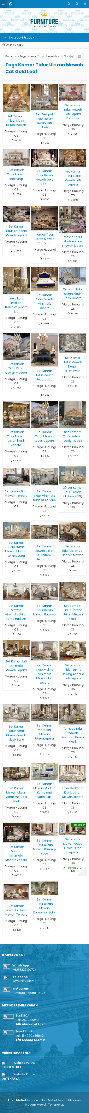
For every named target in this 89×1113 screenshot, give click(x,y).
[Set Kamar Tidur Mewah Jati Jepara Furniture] (72, 92)
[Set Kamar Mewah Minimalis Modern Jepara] (16, 832)
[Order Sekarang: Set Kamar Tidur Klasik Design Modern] (6, 356)
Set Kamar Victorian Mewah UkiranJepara (44, 732)
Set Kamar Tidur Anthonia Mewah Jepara (16, 230)
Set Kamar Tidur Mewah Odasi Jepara (44, 436)
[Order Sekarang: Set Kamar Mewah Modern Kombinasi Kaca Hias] (34, 775)
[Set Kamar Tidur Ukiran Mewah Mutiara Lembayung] (16, 530)
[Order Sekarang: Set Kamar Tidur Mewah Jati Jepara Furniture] (62, 97)
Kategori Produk (21, 37)
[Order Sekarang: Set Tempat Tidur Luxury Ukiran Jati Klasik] (34, 106)
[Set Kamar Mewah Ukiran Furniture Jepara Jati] (44, 532)
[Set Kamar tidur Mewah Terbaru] (16, 477)
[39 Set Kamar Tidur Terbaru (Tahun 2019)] (72, 475)
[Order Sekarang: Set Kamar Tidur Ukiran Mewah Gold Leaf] (34, 163)
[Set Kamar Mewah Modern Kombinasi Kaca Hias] (44, 771)
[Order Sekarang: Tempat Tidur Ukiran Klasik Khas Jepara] (62, 281)
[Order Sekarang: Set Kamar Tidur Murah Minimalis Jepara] (34, 287)
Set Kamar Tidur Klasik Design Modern (16, 368)
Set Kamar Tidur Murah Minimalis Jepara (44, 301)
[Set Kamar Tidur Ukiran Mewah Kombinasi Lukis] (44, 888)
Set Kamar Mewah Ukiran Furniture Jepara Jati (44, 552)
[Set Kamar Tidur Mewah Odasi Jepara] (44, 414)
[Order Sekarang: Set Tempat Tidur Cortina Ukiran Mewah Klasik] (62, 597)
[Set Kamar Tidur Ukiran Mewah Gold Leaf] (44, 158)
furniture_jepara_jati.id (28, 993)
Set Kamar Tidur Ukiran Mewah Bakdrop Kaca (44, 847)
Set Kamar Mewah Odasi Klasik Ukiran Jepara (73, 845)
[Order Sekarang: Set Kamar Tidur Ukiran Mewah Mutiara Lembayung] (6, 534)
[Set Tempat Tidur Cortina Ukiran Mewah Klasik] (72, 591)
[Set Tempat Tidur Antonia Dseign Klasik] (72, 414)
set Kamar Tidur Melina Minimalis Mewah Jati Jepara (44, 674)
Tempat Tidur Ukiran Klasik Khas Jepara (73, 293)
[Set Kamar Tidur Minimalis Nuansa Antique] (44, 477)
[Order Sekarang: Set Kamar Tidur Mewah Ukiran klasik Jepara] (6, 424)
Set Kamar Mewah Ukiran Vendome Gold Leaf (16, 794)
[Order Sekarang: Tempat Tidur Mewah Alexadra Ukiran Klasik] (62, 720)
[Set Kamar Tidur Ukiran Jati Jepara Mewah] (72, 532)
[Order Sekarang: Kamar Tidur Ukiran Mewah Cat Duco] (34, 226)
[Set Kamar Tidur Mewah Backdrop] (16, 157)
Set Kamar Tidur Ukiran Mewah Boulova (44, 610)
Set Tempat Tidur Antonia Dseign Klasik (72, 436)
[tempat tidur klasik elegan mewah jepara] (72, 219)
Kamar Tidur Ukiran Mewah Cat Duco (44, 238)
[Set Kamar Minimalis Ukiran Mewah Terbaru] (16, 891)
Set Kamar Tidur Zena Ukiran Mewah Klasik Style (16, 733)
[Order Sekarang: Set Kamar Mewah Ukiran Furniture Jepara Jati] (34, 538)
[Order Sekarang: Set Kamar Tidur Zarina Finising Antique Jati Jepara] (62, 657)
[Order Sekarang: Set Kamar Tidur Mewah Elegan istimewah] (62, 349)
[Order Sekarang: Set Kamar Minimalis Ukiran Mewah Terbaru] (6, 897)
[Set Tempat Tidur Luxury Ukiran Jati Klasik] (44, 97)
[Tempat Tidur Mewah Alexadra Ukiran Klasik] (72, 714)
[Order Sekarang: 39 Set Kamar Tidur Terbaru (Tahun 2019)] (62, 479)
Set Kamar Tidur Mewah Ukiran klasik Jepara (16, 438)
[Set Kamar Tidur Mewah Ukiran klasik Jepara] (16, 414)
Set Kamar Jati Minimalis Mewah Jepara (16, 665)
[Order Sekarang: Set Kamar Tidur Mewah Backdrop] (6, 162)
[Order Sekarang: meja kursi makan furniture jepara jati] (6, 290)
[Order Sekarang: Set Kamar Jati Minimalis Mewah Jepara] (6, 653)
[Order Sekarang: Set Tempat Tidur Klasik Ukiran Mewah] (6, 108)
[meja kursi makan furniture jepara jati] (16, 280)
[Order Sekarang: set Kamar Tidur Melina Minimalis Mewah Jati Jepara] (34, 657)
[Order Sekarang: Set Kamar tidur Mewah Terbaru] (6, 483)
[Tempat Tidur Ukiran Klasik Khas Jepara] (72, 276)
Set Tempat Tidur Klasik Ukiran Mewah (16, 120)
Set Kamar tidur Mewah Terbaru (16, 493)
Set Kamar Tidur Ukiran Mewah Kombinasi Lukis (44, 906)
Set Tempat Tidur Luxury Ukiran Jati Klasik (44, 120)
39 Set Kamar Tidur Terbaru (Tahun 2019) (73, 492)
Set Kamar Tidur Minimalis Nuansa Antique (44, 495)
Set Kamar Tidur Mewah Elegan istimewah (73, 364)
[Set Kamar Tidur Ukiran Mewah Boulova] (44, 591)
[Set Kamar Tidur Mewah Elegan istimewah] (72, 343)
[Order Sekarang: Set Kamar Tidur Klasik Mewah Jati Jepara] (62, 163)
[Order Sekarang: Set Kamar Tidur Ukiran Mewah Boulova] (34, 597)
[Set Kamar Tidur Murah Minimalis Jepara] (44, 279)
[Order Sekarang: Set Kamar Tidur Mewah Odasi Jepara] (34, 424)
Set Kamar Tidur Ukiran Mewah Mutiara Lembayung (16, 549)
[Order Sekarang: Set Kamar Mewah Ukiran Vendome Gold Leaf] (6, 780)
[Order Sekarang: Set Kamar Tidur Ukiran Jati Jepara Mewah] (62, 538)
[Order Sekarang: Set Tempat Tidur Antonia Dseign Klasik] (62, 424)
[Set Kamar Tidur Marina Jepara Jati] (44, 350)
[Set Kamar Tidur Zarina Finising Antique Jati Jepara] (72, 650)
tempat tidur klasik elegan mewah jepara (72, 241)
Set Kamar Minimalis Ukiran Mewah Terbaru (16, 910)
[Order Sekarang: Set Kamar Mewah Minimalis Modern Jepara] (6, 839)
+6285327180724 (24, 970)
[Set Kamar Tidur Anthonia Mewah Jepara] (16, 214)
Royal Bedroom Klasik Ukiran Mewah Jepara (73, 792)
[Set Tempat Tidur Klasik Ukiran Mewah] (16, 98)
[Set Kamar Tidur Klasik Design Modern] (16, 346)
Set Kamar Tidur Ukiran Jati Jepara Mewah (72, 550)
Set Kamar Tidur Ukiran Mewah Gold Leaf (44, 177)
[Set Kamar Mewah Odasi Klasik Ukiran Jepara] (72, 829)
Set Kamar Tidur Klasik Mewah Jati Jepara (73, 178)
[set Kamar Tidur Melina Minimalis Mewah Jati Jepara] (44, 650)
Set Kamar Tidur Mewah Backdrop (16, 174)
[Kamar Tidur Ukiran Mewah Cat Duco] (44, 218)
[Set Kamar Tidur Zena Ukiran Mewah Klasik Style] (16, 713)
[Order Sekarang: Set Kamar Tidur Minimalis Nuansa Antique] (34, 483)
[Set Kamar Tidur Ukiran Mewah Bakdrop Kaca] (44, 829)
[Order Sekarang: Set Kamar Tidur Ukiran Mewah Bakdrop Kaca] (34, 832)
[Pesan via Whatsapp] (83, 873)
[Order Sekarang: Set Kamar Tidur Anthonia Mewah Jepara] (6, 218)
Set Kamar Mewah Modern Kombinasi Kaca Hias (44, 790)
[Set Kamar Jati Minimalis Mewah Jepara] (16, 649)
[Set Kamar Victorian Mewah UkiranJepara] (44, 712)
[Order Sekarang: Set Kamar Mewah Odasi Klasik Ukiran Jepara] (62, 831)
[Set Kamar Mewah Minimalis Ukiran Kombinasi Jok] (16, 591)
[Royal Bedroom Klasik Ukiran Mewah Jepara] (72, 773)
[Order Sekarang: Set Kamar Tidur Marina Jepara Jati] (34, 362)
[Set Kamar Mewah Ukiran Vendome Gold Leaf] (16, 773)
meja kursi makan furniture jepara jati (16, 304)
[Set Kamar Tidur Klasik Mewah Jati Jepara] (72, 158)
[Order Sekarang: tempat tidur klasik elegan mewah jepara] (62, 229)
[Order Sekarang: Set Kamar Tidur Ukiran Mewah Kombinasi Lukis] (34, 891)
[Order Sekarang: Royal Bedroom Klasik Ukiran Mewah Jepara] (62, 780)
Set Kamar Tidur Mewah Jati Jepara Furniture (73, 111)
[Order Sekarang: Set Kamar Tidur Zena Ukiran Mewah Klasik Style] (6, 718)
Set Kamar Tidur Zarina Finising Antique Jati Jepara (73, 671)
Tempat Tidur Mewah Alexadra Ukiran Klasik (73, 735)
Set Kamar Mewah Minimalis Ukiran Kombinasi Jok (16, 612)
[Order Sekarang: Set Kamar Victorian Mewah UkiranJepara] (34, 717)
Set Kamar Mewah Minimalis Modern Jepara (16, 853)
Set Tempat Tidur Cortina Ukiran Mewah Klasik (73, 612)
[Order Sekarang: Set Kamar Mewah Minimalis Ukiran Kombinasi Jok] (6, 597)
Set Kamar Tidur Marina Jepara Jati (44, 375)
